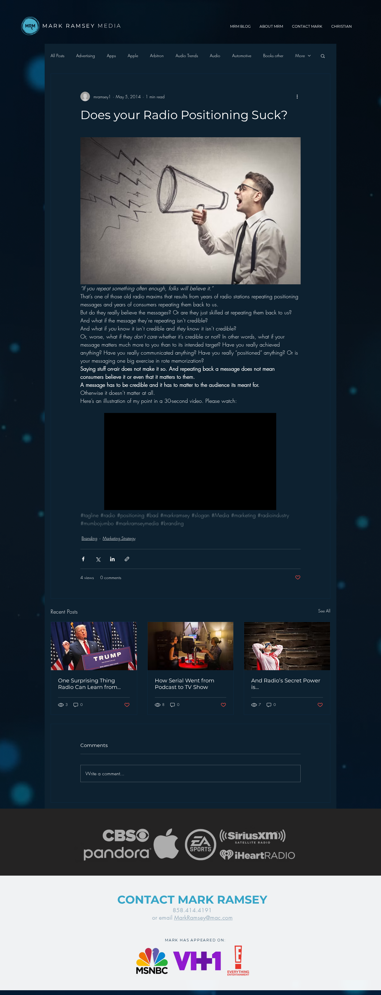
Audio (215, 55)
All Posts (57, 55)
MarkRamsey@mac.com (203, 917)
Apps (111, 55)
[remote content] (190, 462)
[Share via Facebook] (83, 559)
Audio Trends (187, 55)
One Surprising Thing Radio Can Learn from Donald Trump (87, 683)
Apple (133, 55)
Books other (273, 55)
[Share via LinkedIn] (112, 559)
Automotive (241, 55)
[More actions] (297, 96)
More (300, 55)
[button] (323, 55)
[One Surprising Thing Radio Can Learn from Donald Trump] (94, 646)
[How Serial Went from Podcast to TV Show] (191, 646)
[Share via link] (127, 559)
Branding (89, 538)
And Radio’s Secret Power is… (285, 683)
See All (324, 611)
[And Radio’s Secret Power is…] (287, 646)
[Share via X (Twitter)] (98, 559)
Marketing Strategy (119, 538)
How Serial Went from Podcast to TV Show (184, 683)
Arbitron (157, 55)
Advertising (85, 55)
